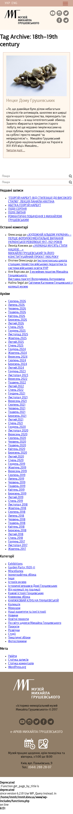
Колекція (14, 604)
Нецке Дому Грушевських (30, 101)
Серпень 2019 (16, 475)
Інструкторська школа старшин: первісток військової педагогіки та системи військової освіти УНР (37, 264)
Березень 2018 (17, 530)
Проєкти (13, 626)
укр (7, 3)
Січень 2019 (15, 501)
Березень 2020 (17, 452)
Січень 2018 (15, 538)
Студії (12, 634)
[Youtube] (53, 13)
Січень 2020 (16, 460)
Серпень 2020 (17, 438)
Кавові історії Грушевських (26, 593)
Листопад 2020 (18, 430)
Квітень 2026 (16, 316)
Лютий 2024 (16, 367)
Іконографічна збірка (22, 574)
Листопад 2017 (17, 545)
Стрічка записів (18, 659)
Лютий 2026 (16, 323)
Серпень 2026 (17, 301)
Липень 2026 (16, 305)
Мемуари (14, 608)
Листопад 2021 (18, 397)
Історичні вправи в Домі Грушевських (32, 586)
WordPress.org (17, 667)
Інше (11, 578)
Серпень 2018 (16, 512)
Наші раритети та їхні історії (27, 611)
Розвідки (14, 630)
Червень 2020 (17, 441)
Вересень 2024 (17, 356)
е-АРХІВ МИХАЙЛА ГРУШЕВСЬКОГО (36, 732)
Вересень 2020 (17, 434)
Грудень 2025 (17, 330)
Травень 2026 (17, 312)
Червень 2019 (16, 482)
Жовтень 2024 (17, 353)
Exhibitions (15, 563)
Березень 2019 (17, 493)
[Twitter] (66, 13)
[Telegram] (66, 20)
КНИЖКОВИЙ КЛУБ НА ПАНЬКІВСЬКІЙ (33, 600)
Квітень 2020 (16, 449)
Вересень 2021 (17, 401)
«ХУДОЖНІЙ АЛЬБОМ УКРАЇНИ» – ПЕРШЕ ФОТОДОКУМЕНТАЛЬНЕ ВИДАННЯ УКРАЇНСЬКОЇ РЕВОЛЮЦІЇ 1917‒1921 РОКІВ (39, 238)
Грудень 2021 (16, 393)
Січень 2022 (16, 390)
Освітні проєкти (18, 619)
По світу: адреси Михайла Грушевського (34, 623)
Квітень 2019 (16, 489)
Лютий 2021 (15, 419)
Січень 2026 (16, 327)
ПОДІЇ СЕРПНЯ (17, 209)
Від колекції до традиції (24, 589)
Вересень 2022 (17, 379)
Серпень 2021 (16, 404)
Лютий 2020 (16, 456)
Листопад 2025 (18, 334)
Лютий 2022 (16, 386)
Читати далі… (15, 150)
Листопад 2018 (18, 504)
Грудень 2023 (17, 371)
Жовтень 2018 (17, 508)
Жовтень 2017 (17, 549)
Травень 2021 (16, 412)
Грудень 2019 (16, 464)
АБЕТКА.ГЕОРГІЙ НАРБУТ (24, 205)
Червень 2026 (17, 308)
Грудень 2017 (16, 541)
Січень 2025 (15, 345)
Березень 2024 (17, 364)
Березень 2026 (17, 319)
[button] (70, 176)
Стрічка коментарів (21, 663)
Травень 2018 (16, 523)
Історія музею (17, 582)
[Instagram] (60, 13)
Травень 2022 (17, 382)
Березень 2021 (17, 416)
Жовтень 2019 (17, 467)
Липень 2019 (16, 478)
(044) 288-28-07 (39, 767)
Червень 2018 (16, 519)
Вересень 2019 (17, 471)
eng (14, 3)
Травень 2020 (17, 445)
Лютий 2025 (16, 342)
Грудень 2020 (17, 427)
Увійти (12, 656)
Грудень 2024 (17, 349)
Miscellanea (15, 571)
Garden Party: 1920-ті (21, 567)
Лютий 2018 (15, 534)
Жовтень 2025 (17, 338)
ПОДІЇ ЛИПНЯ (17, 212)
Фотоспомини (17, 641)
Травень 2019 (16, 486)
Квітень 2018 (16, 526)
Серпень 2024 (17, 360)
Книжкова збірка (19, 597)
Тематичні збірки (19, 637)
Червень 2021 (16, 408)
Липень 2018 (16, 515)
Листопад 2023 (18, 375)
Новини (13, 615)
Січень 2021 (15, 423)
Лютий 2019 (15, 497)
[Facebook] (60, 20)
